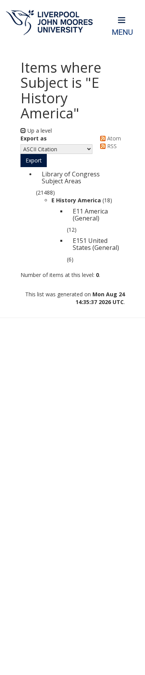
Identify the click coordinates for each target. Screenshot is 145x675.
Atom (113, 138)
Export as (33, 138)
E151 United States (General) (96, 244)
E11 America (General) (90, 214)
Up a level (39, 130)
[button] (33, 160)
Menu (122, 32)
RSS (111, 146)
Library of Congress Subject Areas (71, 177)
